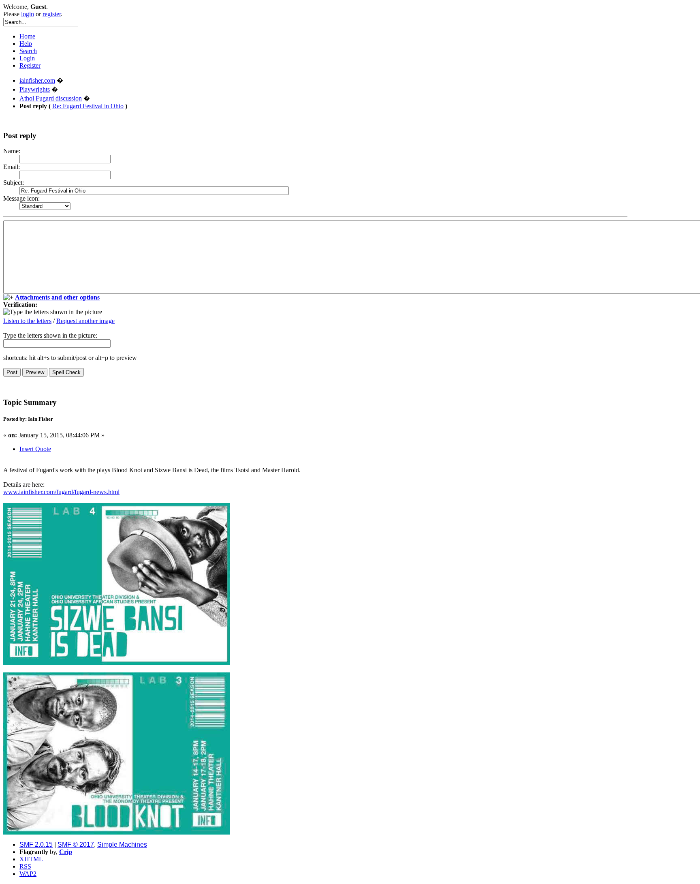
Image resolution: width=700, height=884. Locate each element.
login (27, 14)
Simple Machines (122, 844)
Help (25, 43)
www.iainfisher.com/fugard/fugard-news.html (61, 491)
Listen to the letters (27, 320)
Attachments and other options (57, 297)
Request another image (85, 320)
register (52, 14)
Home (27, 36)
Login (27, 58)
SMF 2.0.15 (36, 844)
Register (30, 65)
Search (28, 50)
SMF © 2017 (76, 844)
